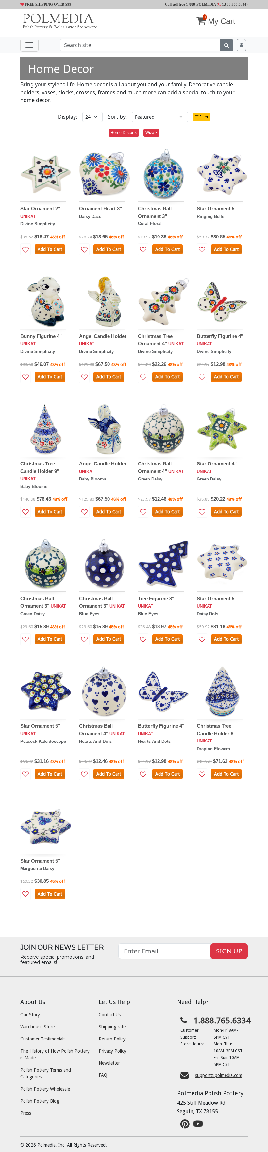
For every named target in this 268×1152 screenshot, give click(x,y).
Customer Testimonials (42, 1038)
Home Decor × (123, 132)
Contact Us (110, 1014)
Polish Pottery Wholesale (45, 1088)
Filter (203, 117)
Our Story (30, 1014)
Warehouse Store (37, 1026)
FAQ (103, 1075)
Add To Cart (50, 249)
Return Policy (112, 1038)
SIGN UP (229, 951)
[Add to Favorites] (25, 249)
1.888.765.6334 (233, 4)
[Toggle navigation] (29, 45)
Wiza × (151, 132)
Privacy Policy (112, 1051)
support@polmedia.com (218, 1075)
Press (25, 1113)
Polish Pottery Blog (39, 1101)
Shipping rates (113, 1026)
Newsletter (109, 1063)
